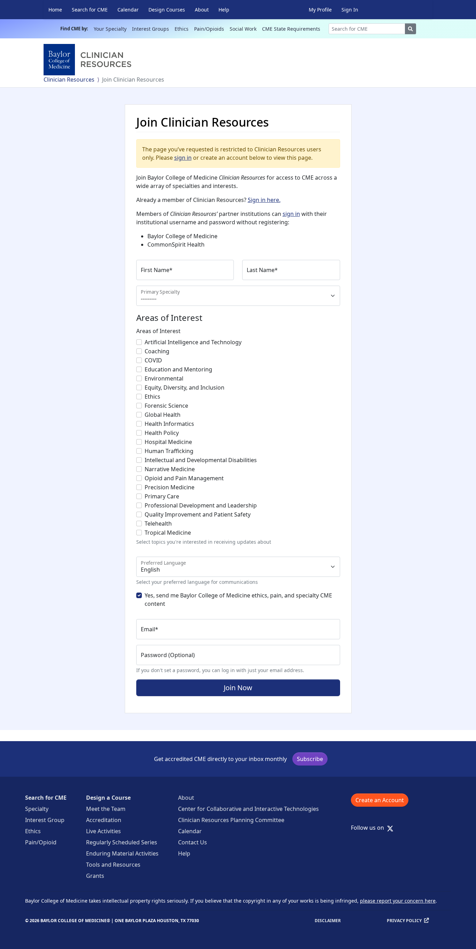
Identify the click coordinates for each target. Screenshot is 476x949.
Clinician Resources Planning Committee (231, 820)
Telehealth (158, 523)
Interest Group (44, 820)
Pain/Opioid (40, 842)
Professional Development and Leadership (201, 505)
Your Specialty (110, 28)
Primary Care (162, 496)
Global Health (163, 415)
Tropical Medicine (168, 532)
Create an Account (379, 800)
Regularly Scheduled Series (121, 842)
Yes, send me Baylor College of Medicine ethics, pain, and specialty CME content (238, 600)
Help (223, 9)
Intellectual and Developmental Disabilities (201, 460)
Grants (95, 876)
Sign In (349, 9)
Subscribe (310, 759)
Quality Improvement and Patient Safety (198, 514)
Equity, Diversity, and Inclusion (184, 387)
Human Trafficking (169, 451)
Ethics (182, 28)
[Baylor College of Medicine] (89, 59)
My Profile (320, 9)
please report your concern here (398, 900)
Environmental (164, 378)
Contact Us (192, 842)
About (202, 9)
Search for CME (90, 9)
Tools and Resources (113, 864)
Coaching (157, 351)
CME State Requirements (291, 28)
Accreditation (103, 820)
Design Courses (166, 9)
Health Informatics (169, 424)
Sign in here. (264, 200)
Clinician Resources (69, 79)
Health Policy (162, 433)
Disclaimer (328, 921)
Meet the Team (105, 809)
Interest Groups (150, 28)
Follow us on (369, 827)
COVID (153, 360)
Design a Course (108, 797)
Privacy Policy (404, 921)
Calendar (128, 9)
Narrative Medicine (170, 469)
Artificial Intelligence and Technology (193, 342)
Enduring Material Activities (122, 853)
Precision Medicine (169, 487)
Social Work (243, 28)
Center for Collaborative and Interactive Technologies (248, 809)
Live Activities (103, 831)
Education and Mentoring (178, 369)
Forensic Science (166, 405)
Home (55, 9)
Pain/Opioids (209, 28)
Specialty (36, 809)
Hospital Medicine (168, 442)
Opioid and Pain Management (184, 478)
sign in (183, 157)
